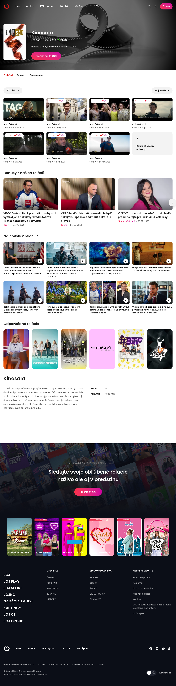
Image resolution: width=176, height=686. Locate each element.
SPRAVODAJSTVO (101, 570)
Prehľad (8, 75)
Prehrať (84, 491)
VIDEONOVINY (97, 593)
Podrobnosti (37, 75)
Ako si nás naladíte (143, 588)
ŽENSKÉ (51, 577)
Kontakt (101, 664)
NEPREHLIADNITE (143, 570)
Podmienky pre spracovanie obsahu (18, 664)
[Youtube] (163, 649)
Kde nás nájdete (141, 593)
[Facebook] (150, 649)
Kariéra (137, 599)
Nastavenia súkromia (58, 664)
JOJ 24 (64, 6)
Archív (30, 6)
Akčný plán (139, 613)
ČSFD (34, 40)
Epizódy (21, 75)
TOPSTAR (52, 583)
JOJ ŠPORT (12, 588)
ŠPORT (93, 588)
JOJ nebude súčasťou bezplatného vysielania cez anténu (152, 606)
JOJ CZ (9, 614)
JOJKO (9, 594)
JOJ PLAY (11, 581)
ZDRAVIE (51, 593)
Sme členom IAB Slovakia (82, 664)
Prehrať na (42, 56)
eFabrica (43, 674)
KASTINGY (12, 607)
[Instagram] (157, 649)
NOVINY (94, 577)
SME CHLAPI (53, 588)
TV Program (46, 6)
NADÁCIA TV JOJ (18, 601)
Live (17, 6)
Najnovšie (160, 90)
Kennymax (20, 674)
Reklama (137, 583)
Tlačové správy (141, 577)
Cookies (41, 664)
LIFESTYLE (52, 570)
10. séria (11, 90)
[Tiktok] (169, 649)
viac (72, 47)
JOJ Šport (79, 6)
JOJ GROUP (13, 621)
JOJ (6, 574)
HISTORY (51, 599)
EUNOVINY (95, 599)
